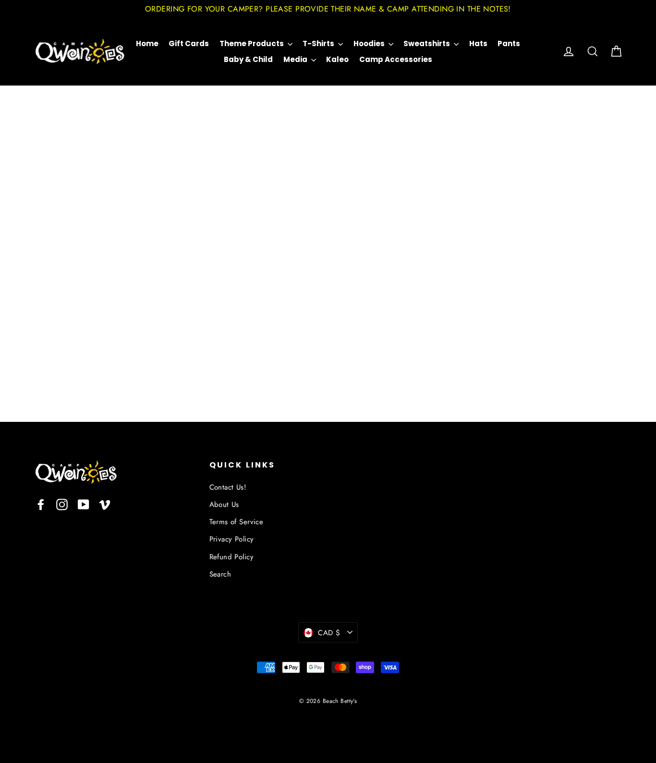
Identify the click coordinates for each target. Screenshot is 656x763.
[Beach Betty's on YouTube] (83, 503)
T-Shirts (319, 43)
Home (147, 43)
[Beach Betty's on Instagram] (62, 503)
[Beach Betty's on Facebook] (41, 503)
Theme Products (252, 43)
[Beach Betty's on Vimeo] (104, 503)
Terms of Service (236, 522)
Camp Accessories (395, 59)
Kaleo (337, 59)
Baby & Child (248, 59)
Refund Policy (231, 557)
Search (220, 574)
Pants (509, 43)
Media (296, 59)
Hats (478, 43)
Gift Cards (189, 43)
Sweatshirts (427, 43)
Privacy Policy (231, 539)
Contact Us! (228, 487)
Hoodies (369, 43)
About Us (224, 504)
